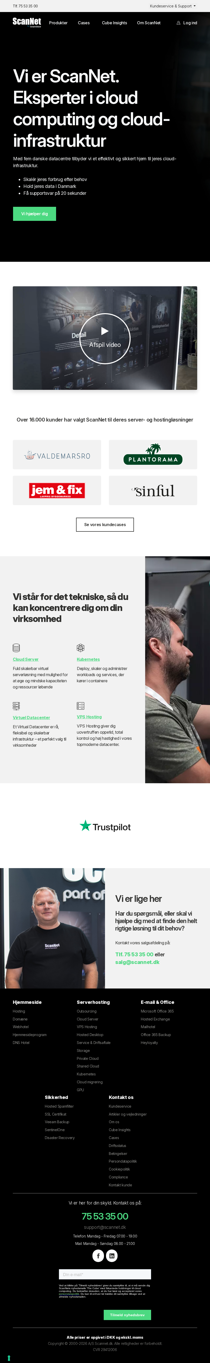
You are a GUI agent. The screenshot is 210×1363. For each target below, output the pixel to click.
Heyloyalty (149, 1042)
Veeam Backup (57, 1122)
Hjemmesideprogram (30, 1034)
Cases (83, 22)
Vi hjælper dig (34, 213)
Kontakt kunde (120, 1185)
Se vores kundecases (105, 524)
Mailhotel (148, 1027)
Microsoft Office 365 (157, 1011)
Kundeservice (120, 1106)
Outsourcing (86, 1011)
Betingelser (118, 1153)
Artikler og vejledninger (127, 1114)
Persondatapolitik (123, 1161)
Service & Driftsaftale (94, 1042)
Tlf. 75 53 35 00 (25, 6)
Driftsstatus (117, 1145)
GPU (80, 1090)
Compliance (118, 1177)
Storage (83, 1050)
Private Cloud (88, 1058)
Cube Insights (114, 22)
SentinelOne (55, 1130)
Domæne (20, 1019)
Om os (114, 1122)
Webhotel (20, 1027)
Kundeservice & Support (171, 6)
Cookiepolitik (119, 1169)
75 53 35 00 (138, 954)
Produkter (58, 22)
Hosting (19, 1011)
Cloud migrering (89, 1082)
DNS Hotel (21, 1042)
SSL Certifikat (55, 1114)
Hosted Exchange (155, 1019)
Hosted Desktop (90, 1034)
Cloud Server (87, 1019)
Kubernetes (86, 1074)
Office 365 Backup (156, 1034)
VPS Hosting (87, 1027)
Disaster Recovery (60, 1137)
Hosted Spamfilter (59, 1106)
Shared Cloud (88, 1066)
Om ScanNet (149, 22)
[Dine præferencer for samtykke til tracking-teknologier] (9, 1358)
